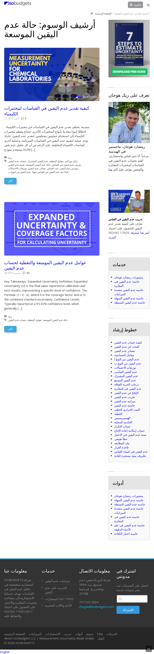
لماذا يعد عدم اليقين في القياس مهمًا (50, 172)
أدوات (78, 634)
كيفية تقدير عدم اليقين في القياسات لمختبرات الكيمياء (46, 110)
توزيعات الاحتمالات (17, 168)
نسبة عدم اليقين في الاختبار (130, 435)
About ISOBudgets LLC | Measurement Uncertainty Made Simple (49, 638)
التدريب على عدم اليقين (56, 590)
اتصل (101, 638)
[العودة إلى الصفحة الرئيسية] (17, 3)
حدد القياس (52, 168)
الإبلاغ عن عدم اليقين (126, 393)
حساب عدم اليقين (17, 161)
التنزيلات (111, 634)
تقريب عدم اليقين (124, 397)
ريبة (10, 157)
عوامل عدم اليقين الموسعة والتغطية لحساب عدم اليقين (45, 265)
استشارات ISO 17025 (59, 599)
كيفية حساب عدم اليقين (128, 342)
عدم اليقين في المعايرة (127, 388)
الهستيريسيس (122, 418)
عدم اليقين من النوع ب (19, 172)
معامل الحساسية (124, 355)
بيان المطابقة (122, 443)
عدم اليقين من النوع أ (126, 359)
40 (27, 273)
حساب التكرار (122, 426)
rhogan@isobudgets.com (96, 607)
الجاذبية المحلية (123, 422)
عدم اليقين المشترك (37, 161)
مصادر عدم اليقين (37, 168)
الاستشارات (52, 634)
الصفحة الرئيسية (14, 634)
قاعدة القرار (121, 447)
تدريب (67, 634)
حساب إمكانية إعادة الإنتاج (129, 430)
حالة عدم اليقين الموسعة (38, 164)
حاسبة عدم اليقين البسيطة (129, 302)
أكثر (10, 181)
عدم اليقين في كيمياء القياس (131, 451)
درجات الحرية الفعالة (126, 384)
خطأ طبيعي (121, 439)
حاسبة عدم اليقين (124, 405)
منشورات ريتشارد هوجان (128, 277)
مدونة (89, 634)
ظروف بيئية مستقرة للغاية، (130, 456)
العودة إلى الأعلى (149, 649)
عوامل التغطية (56, 161)
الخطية (118, 414)
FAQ (100, 634)
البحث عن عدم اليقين (126, 346)
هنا (110, 169)
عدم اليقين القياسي (125, 372)
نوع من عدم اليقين (69, 168)
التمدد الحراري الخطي (127, 409)
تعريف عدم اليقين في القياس (66, 164)
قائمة (137, 5)
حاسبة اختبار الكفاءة (126, 534)
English (5, 652)
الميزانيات (35, 634)
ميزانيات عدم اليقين (57, 581)
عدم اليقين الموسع (125, 380)
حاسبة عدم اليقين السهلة (129, 298)
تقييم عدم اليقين (16, 164)
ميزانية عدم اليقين (125, 401)
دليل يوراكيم (71, 161)
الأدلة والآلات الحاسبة (58, 605)
